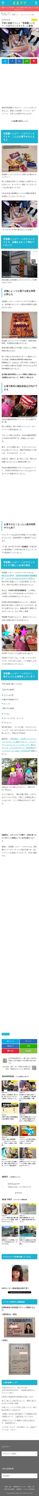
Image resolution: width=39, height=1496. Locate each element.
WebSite (19, 1193)
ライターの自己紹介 (29, 1489)
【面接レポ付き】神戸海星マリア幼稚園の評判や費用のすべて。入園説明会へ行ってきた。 (19, 1415)
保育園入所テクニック (19, 1486)
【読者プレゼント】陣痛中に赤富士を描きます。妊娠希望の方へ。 (18, 1422)
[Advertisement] (19, 86)
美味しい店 (31, 1486)
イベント (6, 1034)
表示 (26, 121)
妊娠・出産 (8, 1486)
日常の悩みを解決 (9, 1489)
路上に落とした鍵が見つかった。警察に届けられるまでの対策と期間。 (19, 1402)
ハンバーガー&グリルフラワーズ (17, 578)
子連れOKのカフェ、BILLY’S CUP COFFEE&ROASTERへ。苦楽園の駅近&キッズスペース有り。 (19, 1390)
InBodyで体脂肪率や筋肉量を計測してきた (17, 1397)
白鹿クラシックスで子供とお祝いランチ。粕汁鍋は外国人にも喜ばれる (19, 1408)
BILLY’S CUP (7, 576)
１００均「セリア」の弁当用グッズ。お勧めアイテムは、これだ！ (19, 1428)
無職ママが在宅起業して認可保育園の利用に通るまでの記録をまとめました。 (20, 8)
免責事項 (18, 1489)
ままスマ (19, 3)
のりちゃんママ (14, 1184)
